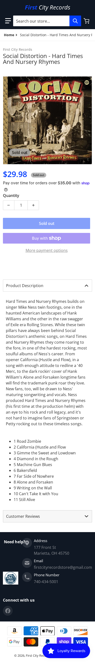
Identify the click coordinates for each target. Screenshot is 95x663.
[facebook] (8, 611)
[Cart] (87, 21)
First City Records (38, 655)
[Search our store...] (75, 21)
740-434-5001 (46, 581)
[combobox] (47, 21)
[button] (8, 21)
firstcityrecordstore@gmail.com (63, 567)
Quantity (11, 195)
